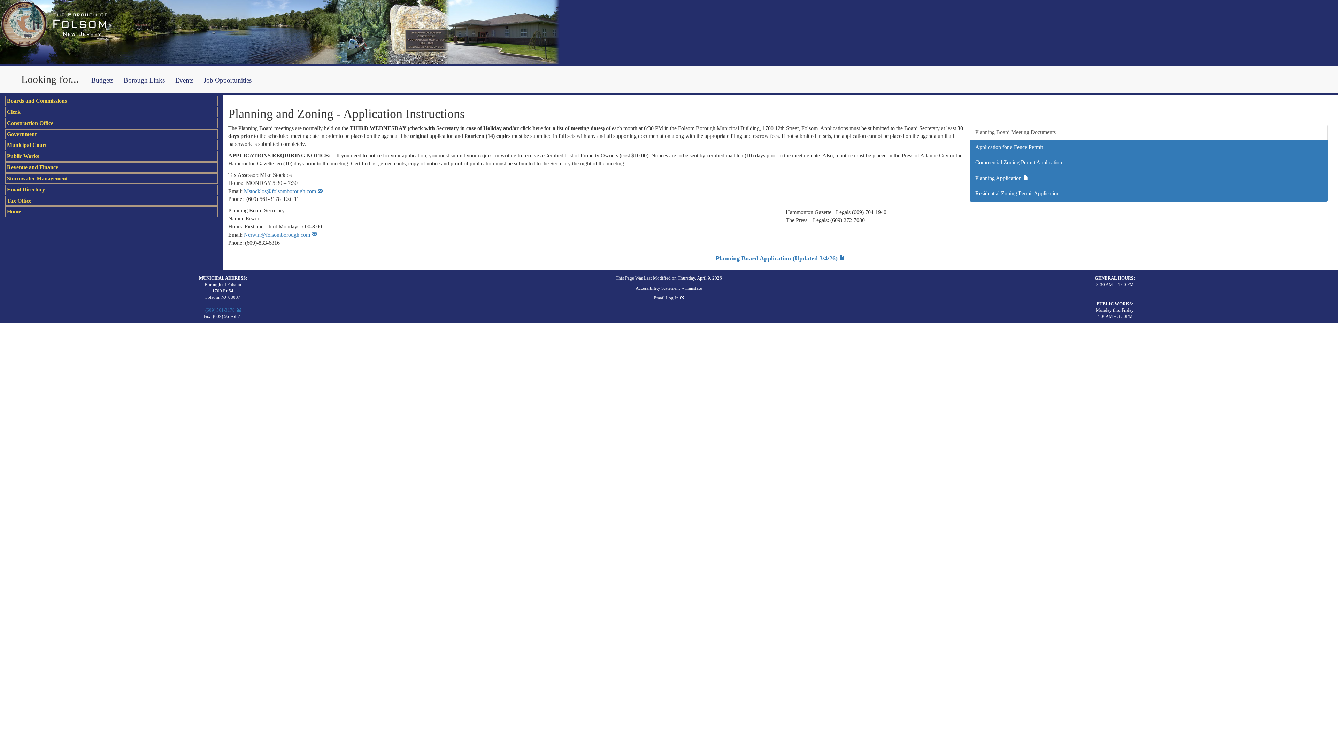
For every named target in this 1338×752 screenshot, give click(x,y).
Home (14, 211)
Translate (693, 288)
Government (22, 134)
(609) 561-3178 (220, 310)
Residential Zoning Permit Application (1017, 193)
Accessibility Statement (658, 288)
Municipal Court (27, 145)
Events (184, 80)
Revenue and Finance (32, 167)
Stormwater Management (37, 178)
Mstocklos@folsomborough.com (280, 191)
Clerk (14, 112)
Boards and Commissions (37, 101)
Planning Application (998, 178)
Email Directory (26, 190)
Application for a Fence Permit (1009, 147)
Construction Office (30, 123)
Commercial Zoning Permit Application (1018, 162)
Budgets (102, 80)
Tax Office (19, 201)
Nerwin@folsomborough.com (277, 235)
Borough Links (144, 80)
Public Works (23, 156)
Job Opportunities (228, 80)
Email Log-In (666, 298)
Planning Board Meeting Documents (1015, 132)
